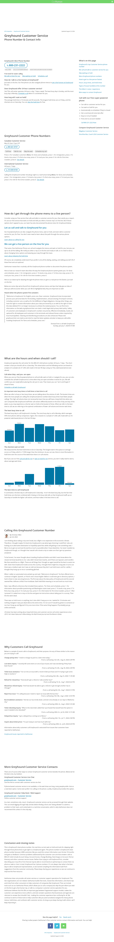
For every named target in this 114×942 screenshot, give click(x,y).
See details (20, 160)
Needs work (67, 917)
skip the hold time (34, 102)
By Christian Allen (15, 535)
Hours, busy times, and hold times (90, 83)
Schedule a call (43, 76)
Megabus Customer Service (88, 131)
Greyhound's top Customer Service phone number (93, 65)
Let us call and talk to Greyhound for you (25, 227)
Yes (60, 917)
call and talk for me (26, 459)
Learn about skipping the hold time (16, 256)
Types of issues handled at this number (92, 86)
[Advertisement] (39, 118)
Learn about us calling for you (14, 240)
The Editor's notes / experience (89, 89)
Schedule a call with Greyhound (14, 387)
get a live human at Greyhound (62, 83)
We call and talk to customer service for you (93, 70)
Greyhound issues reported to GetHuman (18, 734)
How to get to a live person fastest (90, 79)
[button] (112, 1)
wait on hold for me (41, 459)
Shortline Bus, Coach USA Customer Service (93, 134)
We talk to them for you (12, 76)
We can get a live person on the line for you (26, 243)
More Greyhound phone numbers (90, 76)
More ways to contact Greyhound (90, 92)
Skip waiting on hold (29, 76)
